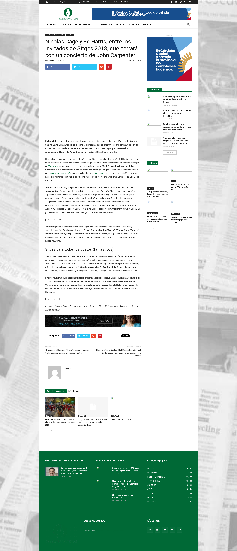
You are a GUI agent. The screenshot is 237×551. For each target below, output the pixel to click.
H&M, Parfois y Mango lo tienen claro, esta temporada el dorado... (177, 113)
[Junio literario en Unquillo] (126, 407)
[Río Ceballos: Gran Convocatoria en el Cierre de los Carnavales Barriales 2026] (60, 407)
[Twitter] (176, 2)
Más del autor (74, 391)
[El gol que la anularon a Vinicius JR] (103, 498)
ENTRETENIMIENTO (52, 35)
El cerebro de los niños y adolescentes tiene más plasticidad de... (157, 218)
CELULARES (175, 214)
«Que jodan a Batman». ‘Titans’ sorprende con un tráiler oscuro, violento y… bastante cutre (67, 351)
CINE (63, 35)
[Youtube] (190, 2)
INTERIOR (132, 24)
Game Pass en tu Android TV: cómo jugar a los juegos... (181, 219)
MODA (146, 24)
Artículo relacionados (56, 391)
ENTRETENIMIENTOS (84, 24)
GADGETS (105, 24)
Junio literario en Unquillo (121, 419)
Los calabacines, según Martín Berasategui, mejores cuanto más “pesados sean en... (74, 471)
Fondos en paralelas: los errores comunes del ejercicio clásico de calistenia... (177, 127)
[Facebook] (172, 2)
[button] (188, 24)
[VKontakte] (185, 2)
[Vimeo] (181, 2)
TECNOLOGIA (153, 481)
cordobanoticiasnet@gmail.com (110, 530)
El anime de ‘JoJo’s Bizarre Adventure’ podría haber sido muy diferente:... (125, 484)
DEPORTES (152, 472)
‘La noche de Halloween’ (59, 173)
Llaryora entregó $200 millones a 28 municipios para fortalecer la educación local (92, 422)
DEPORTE (64, 24)
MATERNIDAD (153, 213)
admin (51, 61)
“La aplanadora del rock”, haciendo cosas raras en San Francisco (157, 194)
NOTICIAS (51, 24)
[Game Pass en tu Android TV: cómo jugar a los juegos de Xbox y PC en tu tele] (181, 208)
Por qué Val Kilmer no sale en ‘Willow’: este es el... (180, 186)
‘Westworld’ (53, 166)
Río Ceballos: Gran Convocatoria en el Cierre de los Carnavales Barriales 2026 (60, 422)
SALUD (119, 24)
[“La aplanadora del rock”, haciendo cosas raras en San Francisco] (157, 179)
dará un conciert (99, 173)
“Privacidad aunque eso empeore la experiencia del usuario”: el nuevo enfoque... (176, 141)
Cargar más (168, 152)
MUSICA (150, 188)
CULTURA (70, 35)
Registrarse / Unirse (101, 2)
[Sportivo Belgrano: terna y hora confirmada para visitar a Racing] (154, 100)
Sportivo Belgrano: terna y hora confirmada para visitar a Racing (177, 99)
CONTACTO (114, 2)
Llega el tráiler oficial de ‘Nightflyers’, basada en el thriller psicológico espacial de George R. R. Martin (118, 353)
